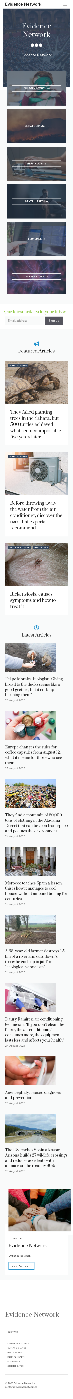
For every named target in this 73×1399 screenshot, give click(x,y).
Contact (12, 1332)
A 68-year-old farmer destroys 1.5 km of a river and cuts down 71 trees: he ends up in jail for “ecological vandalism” (35, 959)
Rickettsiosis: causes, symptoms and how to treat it (33, 600)
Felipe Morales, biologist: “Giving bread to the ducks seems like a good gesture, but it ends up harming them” (34, 687)
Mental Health (16, 1357)
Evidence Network (23, 4)
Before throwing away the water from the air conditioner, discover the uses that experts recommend (36, 515)
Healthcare (41, 547)
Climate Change (18, 365)
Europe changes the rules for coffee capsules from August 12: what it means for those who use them (33, 755)
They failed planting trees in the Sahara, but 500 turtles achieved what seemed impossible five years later (35, 424)
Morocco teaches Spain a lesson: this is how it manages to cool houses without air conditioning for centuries (36, 891)
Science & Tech (16, 1366)
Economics (13, 1361)
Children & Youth (19, 547)
